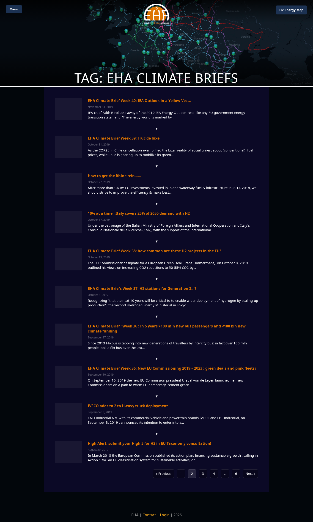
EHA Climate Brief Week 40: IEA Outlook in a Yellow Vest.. (139, 100)
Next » (250, 473)
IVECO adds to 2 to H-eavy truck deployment (128, 405)
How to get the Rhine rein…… (114, 175)
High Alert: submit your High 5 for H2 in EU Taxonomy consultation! (149, 443)
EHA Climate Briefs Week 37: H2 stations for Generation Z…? (142, 288)
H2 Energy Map (291, 10)
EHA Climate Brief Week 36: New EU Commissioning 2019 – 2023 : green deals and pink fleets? (172, 368)
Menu (14, 9)
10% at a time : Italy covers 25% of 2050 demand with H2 (139, 213)
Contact (149, 514)
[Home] (156, 14)
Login (165, 514)
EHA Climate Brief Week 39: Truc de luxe (123, 138)
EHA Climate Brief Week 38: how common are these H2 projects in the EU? (154, 250)
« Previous (163, 473)
